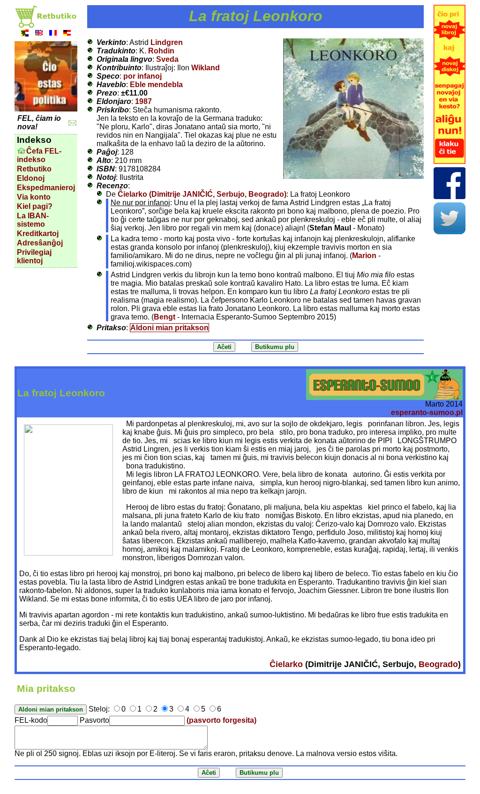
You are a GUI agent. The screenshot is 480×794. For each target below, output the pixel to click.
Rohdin (161, 51)
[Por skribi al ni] (72, 123)
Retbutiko (34, 169)
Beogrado (438, 664)
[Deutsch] (67, 34)
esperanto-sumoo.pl (427, 412)
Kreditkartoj (38, 233)
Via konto (34, 197)
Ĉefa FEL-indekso (39, 155)
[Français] (53, 34)
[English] (39, 34)
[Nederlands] (25, 34)
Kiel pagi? (34, 206)
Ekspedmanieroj (46, 188)
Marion (364, 256)
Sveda (167, 59)
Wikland (205, 68)
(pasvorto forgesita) (221, 720)
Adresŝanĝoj (40, 243)
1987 (143, 101)
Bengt (164, 317)
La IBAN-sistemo (33, 220)
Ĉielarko (286, 664)
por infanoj (142, 76)
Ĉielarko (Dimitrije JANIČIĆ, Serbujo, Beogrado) (202, 194)
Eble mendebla (156, 85)
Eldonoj (31, 178)
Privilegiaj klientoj (34, 256)
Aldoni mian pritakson (169, 328)
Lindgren (166, 42)
